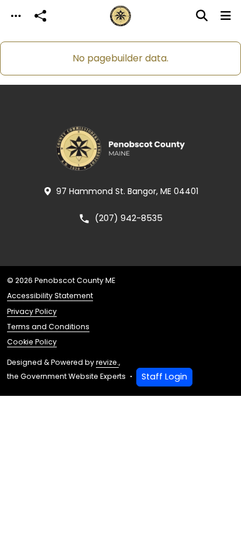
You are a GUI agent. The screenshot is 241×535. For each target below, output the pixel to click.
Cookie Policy (32, 342)
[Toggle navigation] (16, 16)
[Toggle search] (202, 16)
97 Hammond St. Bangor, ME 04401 (127, 191)
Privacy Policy (32, 311)
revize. (107, 362)
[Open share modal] (40, 16)
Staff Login (164, 376)
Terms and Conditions (48, 327)
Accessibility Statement (50, 296)
